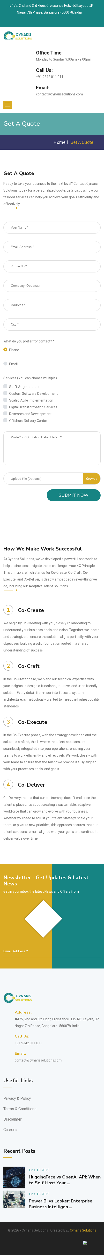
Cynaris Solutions (83, 1230)
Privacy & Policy (17, 1098)
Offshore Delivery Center (28, 421)
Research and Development (30, 414)
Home (60, 142)
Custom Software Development (33, 393)
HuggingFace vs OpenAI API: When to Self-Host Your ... (65, 1180)
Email (13, 364)
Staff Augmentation (24, 387)
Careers (10, 1129)
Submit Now (74, 495)
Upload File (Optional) (26, 478)
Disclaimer (12, 1119)
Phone (14, 350)
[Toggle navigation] (7, 105)
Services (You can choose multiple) (30, 378)
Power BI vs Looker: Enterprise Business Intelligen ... (60, 1204)
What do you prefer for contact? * (28, 341)
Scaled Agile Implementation (31, 400)
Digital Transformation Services (33, 407)
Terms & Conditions (20, 1109)
